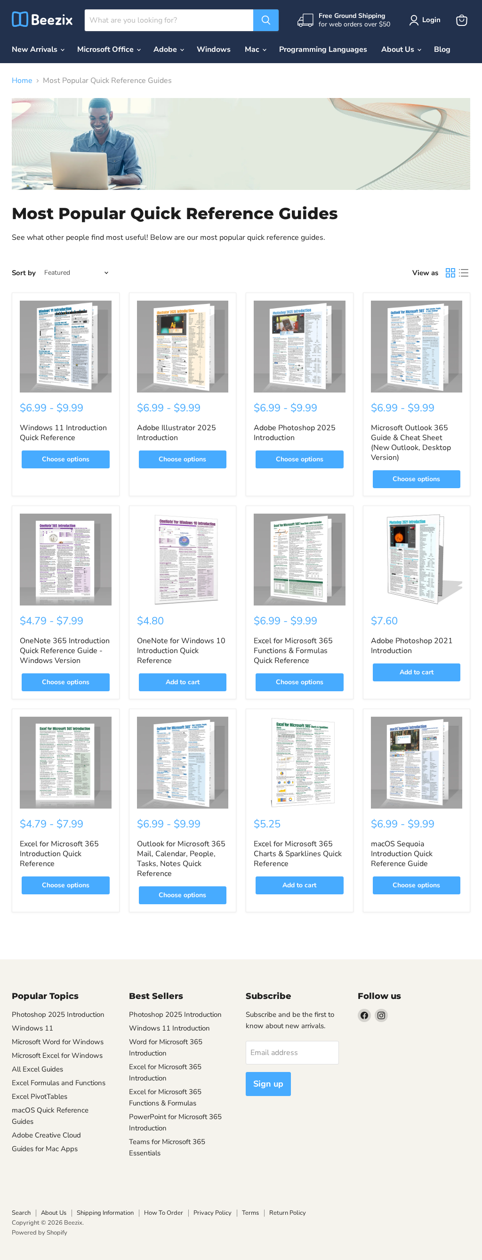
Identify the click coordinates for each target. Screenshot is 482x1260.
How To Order (163, 1213)
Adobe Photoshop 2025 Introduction (295, 433)
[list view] (463, 272)
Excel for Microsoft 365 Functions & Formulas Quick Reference (293, 651)
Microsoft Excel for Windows (57, 1055)
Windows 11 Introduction (169, 1028)
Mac (253, 49)
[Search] (266, 20)
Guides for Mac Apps (45, 1149)
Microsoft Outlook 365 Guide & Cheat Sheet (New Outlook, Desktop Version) (411, 443)
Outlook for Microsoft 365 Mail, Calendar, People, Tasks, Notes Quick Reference (181, 859)
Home (22, 80)
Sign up (268, 1083)
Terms (250, 1213)
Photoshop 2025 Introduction (58, 1014)
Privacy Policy (212, 1213)
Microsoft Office (106, 49)
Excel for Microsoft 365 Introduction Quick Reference (59, 854)
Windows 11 (32, 1028)
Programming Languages (323, 49)
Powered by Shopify (39, 1232)
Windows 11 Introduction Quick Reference (63, 433)
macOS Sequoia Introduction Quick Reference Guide (402, 854)
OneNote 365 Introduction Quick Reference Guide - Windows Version (65, 651)
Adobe (166, 49)
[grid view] (450, 272)
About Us (398, 49)
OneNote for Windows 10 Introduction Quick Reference (181, 651)
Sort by (24, 273)
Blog (442, 49)
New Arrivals (35, 49)
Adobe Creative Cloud (46, 1135)
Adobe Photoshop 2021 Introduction (412, 646)
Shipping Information (105, 1213)
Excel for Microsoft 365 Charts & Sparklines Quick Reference (298, 854)
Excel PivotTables (39, 1096)
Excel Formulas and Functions (58, 1083)
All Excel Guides (37, 1069)
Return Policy (287, 1213)
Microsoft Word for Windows (58, 1042)
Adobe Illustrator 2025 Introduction (176, 433)
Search (21, 1213)
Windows (214, 49)
